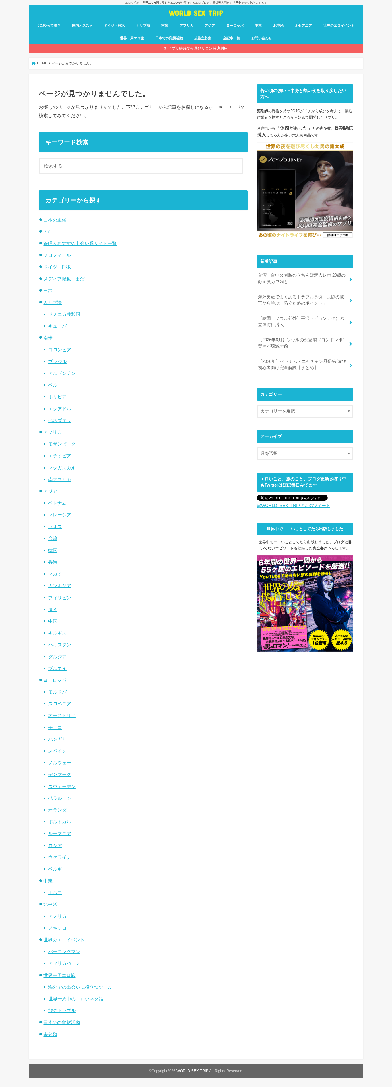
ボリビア (57, 396)
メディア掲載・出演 (64, 278)
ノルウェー (59, 762)
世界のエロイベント (338, 25)
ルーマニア (59, 833)
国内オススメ (82, 25)
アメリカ (57, 916)
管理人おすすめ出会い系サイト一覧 (80, 243)
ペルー (55, 384)
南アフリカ (59, 479)
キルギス (57, 632)
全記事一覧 (231, 38)
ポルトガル (59, 821)
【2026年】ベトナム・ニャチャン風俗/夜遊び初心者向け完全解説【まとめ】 (302, 364)
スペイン (57, 750)
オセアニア (303, 25)
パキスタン (59, 644)
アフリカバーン (64, 963)
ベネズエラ (59, 420)
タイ (52, 609)
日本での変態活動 (169, 38)
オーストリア (62, 715)
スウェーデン (62, 786)
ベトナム (57, 503)
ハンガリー (59, 739)
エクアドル (59, 408)
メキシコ (57, 928)
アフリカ (186, 25)
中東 (258, 25)
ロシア (55, 845)
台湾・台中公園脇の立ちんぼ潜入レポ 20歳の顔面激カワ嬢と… (302, 278)
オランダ (57, 809)
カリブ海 (143, 25)
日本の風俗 (54, 219)
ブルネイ (57, 668)
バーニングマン (64, 951)
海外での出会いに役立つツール (80, 987)
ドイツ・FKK (114, 25)
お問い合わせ (261, 38)
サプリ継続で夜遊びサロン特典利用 (198, 48)
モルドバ (57, 691)
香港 (52, 562)
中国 (52, 621)
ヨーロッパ (235, 25)
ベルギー (57, 868)
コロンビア (59, 349)
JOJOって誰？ (49, 25)
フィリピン (59, 597)
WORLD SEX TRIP (196, 12)
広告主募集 (202, 38)
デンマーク (59, 774)
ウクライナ (59, 857)
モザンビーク (62, 443)
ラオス (55, 526)
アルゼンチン (62, 373)
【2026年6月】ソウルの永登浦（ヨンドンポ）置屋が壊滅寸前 (302, 343)
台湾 (52, 538)
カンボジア (59, 585)
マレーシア (59, 514)
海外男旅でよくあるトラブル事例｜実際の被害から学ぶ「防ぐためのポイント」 (301, 300)
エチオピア (59, 455)
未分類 (50, 1034)
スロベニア (59, 703)
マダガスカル (62, 467)
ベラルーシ (59, 798)
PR (46, 231)
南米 (164, 25)
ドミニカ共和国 (64, 314)
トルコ (55, 892)
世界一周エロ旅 (132, 38)
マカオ (55, 573)
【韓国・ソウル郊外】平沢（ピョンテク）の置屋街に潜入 (301, 321)
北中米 (278, 25)
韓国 (52, 550)
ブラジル (57, 361)
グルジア (57, 656)
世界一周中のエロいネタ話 (75, 998)
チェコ (55, 727)
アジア (210, 25)
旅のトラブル (62, 1010)
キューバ (57, 325)
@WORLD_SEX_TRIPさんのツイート (293, 505)
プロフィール (57, 255)
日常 (48, 290)
